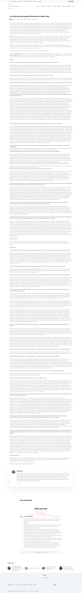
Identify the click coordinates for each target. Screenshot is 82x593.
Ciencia (24, 19)
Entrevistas (28, 19)
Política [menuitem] (38, 6)
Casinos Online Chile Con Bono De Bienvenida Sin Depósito (41, 515)
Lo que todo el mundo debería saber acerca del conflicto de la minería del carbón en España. (17, 568)
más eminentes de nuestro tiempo (17, 48)
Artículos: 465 (19, 483)
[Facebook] (69, 1)
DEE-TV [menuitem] (73, 6)
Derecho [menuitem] (63, 6)
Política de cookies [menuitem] (27, 1)
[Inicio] (8, 1)
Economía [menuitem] (49, 6)
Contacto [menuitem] (20, 1)
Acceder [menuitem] (35, 1)
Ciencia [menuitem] (54, 6)
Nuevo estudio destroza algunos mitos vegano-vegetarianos (51, 568)
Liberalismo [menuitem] (43, 6)
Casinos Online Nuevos (41, 513)
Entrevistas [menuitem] (68, 6)
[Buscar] (74, 1)
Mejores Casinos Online (41, 512)
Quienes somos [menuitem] (14, 1)
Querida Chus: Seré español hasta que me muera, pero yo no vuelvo (69, 568)
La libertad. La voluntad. (34, 568)
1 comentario (34, 19)
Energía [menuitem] (58, 6)
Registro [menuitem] (39, 1)
